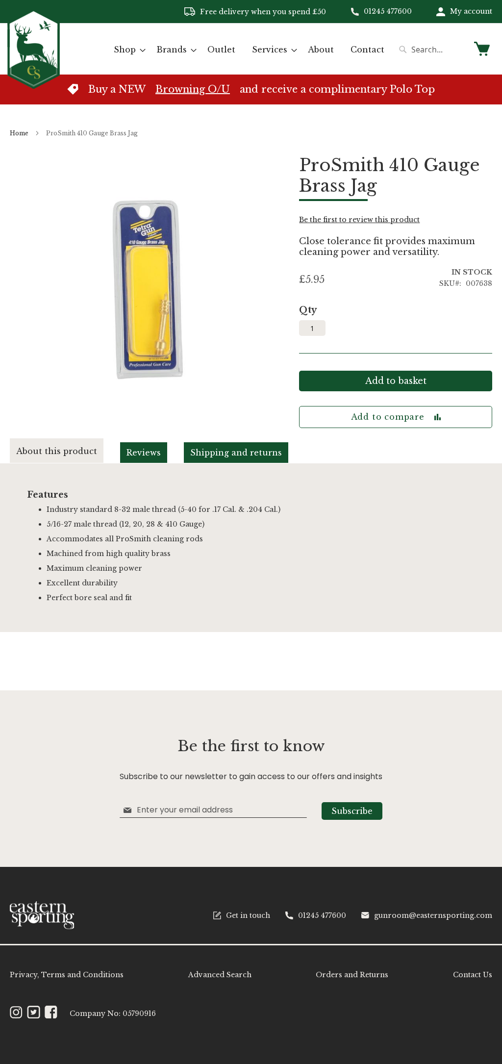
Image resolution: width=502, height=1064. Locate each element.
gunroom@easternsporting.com (433, 915)
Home (19, 133)
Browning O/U (192, 89)
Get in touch (248, 915)
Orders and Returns (352, 974)
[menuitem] (127, 49)
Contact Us (472, 974)
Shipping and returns (236, 452)
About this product (56, 451)
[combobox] (431, 49)
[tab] (65, 450)
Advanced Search (219, 974)
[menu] (249, 49)
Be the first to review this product (359, 219)
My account (471, 11)
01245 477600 (388, 11)
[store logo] (33, 48)
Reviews (143, 452)
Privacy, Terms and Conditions (67, 974)
